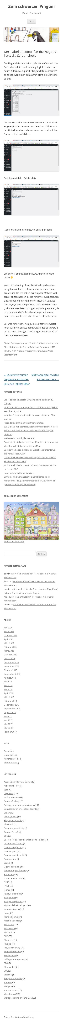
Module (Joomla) (12, 920)
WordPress (47, 350)
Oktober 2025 (10, 635)
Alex (6, 596)
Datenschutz (16, 347)
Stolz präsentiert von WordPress (18, 1017)
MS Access (9, 924)
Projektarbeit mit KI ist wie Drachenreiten (24, 422)
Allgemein (8, 793)
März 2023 (9, 650)
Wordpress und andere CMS (18, 997)
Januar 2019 (9, 658)
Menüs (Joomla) (11, 916)
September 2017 (12, 708)
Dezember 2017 (11, 704)
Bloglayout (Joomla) (13, 820)
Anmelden (9, 751)
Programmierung (33, 350)
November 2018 (11, 666)
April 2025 (8, 639)
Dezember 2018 (11, 662)
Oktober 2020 (10, 654)
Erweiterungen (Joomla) (15, 870)
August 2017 (10, 712)
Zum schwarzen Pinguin (31, 6)
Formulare (45, 347)
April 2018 (8, 693)
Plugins (20, 350)
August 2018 (10, 677)
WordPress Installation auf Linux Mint (22, 446)
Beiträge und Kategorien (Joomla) (20, 805)
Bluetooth (8, 824)
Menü (31, 21)
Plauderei (8, 939)
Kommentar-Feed (12, 758)
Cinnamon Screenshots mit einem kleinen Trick (27, 476)
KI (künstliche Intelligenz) (16, 905)
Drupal (7, 862)
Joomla (7, 889)
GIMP (6, 882)
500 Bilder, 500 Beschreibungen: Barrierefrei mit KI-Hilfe (31, 426)
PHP (14, 350)
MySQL (7, 350)
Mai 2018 (8, 689)
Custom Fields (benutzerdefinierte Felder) (24, 839)
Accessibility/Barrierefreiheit (18, 781)
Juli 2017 (8, 716)
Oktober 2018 (10, 670)
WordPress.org (11, 762)
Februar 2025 (10, 646)
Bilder (7, 812)
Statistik (8, 974)
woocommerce (11, 990)
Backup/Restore (12, 797)
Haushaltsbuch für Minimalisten (19, 472)
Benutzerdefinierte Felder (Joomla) (20, 808)
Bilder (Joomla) (11, 816)
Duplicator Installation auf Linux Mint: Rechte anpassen (31, 442)
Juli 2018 (8, 681)
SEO (6, 963)
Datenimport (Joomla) (14, 855)
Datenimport (10, 851)
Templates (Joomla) (13, 978)
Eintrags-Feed (10, 754)
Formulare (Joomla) (13, 878)
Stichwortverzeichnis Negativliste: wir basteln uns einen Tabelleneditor (17, 379)
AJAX (6, 789)
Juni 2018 (8, 685)
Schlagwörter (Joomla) (14, 959)
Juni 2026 (8, 627)
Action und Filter (11, 785)
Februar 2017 (10, 731)
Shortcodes (9, 966)
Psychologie (10, 955)
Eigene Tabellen (31, 347)
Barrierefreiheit (11, 801)
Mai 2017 (8, 724)
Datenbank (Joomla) (13, 847)
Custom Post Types (13, 843)
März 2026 (9, 631)
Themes (8, 982)
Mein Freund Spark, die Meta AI (19, 438)
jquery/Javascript (12, 893)
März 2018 (9, 697)
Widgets (8, 986)
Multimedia (9, 928)
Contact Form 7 (11, 832)
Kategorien (9, 897)
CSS (6, 835)
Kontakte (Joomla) (12, 909)
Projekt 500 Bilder (12, 951)
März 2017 (9, 727)
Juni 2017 (8, 720)
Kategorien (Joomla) (13, 901)
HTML (53, 347)
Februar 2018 (10, 700)
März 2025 (9, 643)
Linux (6, 913)
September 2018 (12, 673)
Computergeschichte (14, 828)
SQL (6, 970)
